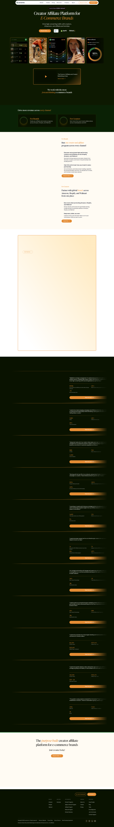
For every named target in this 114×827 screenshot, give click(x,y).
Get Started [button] (27, 251)
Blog (90, 804)
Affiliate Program (69, 807)
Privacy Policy (50, 820)
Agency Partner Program (70, 804)
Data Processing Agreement (67, 820)
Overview (59, 802)
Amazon (50, 802)
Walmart (50, 807)
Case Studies (92, 802)
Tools (90, 807)
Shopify (50, 804)
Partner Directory (69, 812)
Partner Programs (69, 802)
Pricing (81, 807)
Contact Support (92, 814)
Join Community (92, 812)
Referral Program (69, 809)
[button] (45, 30)
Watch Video (61, 78)
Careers (82, 804)
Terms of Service (57, 820)
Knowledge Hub (92, 809)
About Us (82, 802)
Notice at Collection (42, 820)
